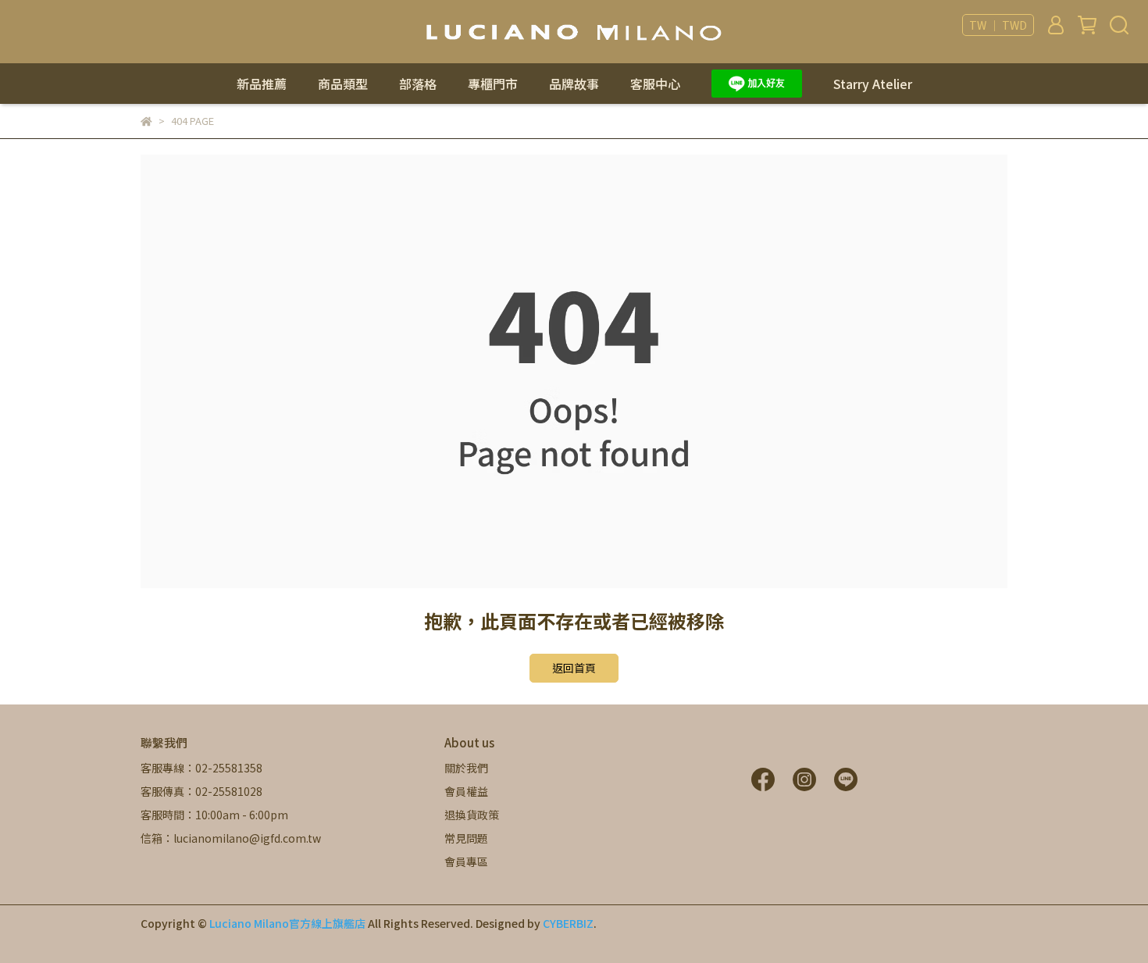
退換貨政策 (471, 814)
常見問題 (466, 838)
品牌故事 (574, 83)
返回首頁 (574, 668)
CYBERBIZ (568, 923)
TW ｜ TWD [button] (998, 25)
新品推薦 (262, 83)
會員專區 (466, 861)
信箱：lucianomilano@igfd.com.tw (231, 838)
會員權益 (466, 791)
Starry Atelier (872, 83)
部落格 (418, 83)
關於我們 (466, 768)
